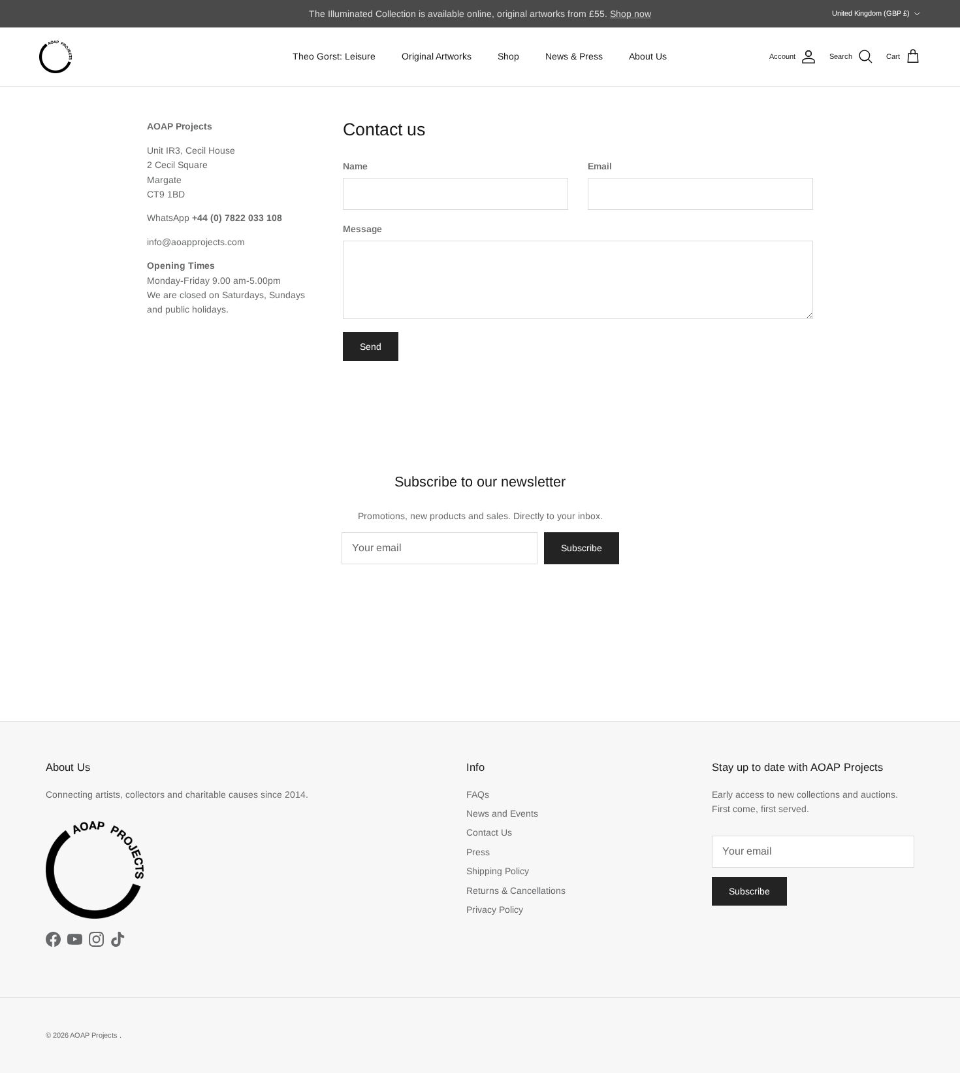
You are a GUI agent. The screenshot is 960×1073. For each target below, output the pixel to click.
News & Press (574, 56)
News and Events (502, 813)
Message (362, 229)
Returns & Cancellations (516, 890)
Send (370, 346)
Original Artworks (437, 56)
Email (600, 166)
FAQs (477, 794)
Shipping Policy (497, 871)
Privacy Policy (494, 909)
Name (355, 166)
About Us (648, 56)
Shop (508, 56)
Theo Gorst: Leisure (334, 56)
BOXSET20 (610, 19)
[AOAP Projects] (55, 57)
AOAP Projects (95, 1035)
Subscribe (581, 548)
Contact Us (489, 832)
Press (478, 852)
